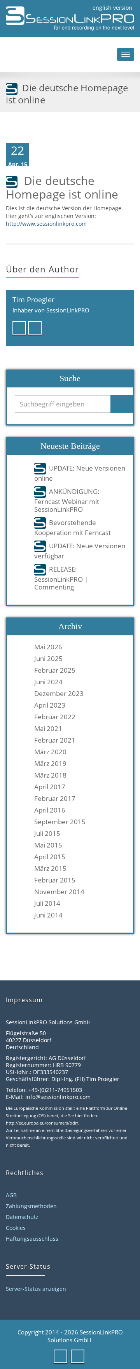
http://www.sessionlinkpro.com (46, 223)
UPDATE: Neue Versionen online (79, 473)
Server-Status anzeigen (36, 1288)
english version (112, 7)
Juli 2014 (47, 903)
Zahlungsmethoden (31, 1206)
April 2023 (49, 705)
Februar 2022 (54, 717)
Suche (70, 378)
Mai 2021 (48, 728)
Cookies (16, 1227)
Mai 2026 (48, 647)
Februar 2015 (54, 880)
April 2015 (49, 857)
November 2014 (59, 892)
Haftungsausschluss (32, 1238)
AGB (11, 1195)
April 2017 (49, 787)
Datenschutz (22, 1217)
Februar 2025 (54, 670)
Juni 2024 (48, 682)
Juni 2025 (48, 659)
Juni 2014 (48, 915)
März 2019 (50, 763)
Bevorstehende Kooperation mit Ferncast (72, 527)
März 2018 (50, 775)
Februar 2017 (54, 798)
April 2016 (49, 810)
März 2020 (50, 752)
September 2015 (60, 822)
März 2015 (50, 868)
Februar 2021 (54, 740)
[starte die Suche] (122, 404)
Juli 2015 (47, 833)
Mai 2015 (48, 845)
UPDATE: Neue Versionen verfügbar (79, 550)
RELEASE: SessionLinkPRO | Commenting (61, 578)
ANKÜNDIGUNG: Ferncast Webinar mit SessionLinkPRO (67, 500)
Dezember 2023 (59, 694)
